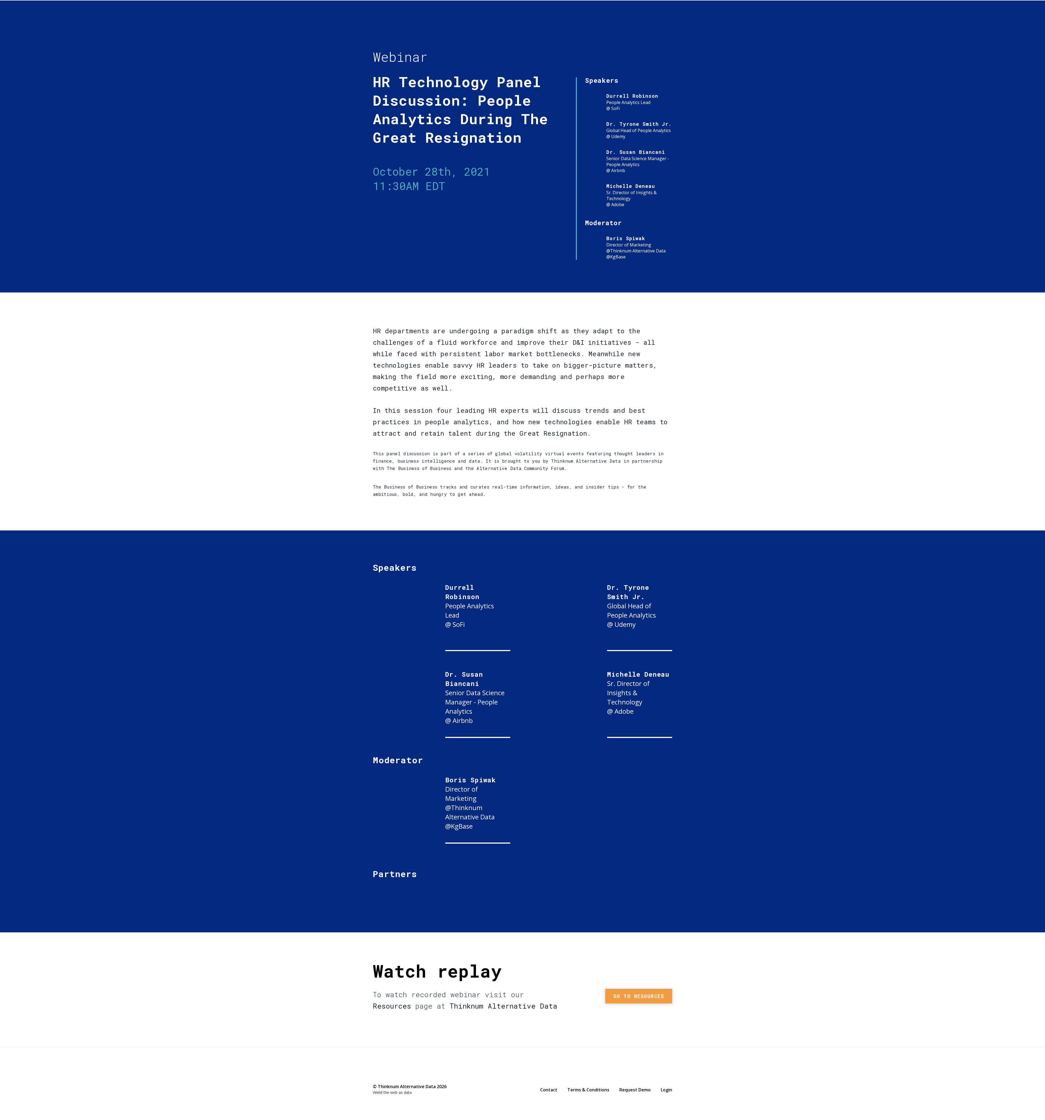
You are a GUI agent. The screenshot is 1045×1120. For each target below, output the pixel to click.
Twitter (387, 1074)
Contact (548, 1090)
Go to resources (638, 996)
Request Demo (635, 1090)
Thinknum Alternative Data (623, 26)
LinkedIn (398, 1075)
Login (666, 1090)
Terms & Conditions (588, 1090)
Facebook (376, 1075)
